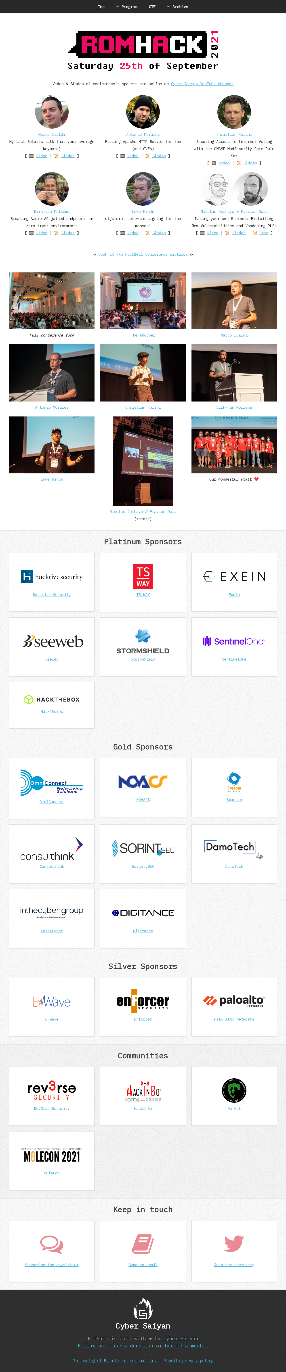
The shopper (143, 335)
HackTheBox (52, 711)
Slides (68, 155)
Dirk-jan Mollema (52, 211)
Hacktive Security (52, 594)
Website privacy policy (188, 1360)
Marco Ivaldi (51, 134)
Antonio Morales (143, 134)
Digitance (143, 930)
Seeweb (52, 659)
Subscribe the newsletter (52, 1264)
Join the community (234, 1264)
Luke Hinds (143, 211)
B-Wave (52, 1019)
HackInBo (143, 1108)
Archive (180, 6)
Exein (234, 594)
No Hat (234, 1108)
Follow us (91, 1346)
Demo (263, 232)
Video (41, 155)
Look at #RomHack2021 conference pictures (143, 254)
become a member (186, 1346)
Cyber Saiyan (180, 1338)
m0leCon (52, 1172)
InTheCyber (52, 930)
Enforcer (143, 1019)
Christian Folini (234, 134)
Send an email (143, 1264)
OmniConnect (52, 801)
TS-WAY (143, 594)
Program (129, 6)
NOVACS (143, 799)
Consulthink (52, 866)
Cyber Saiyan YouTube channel (202, 83)
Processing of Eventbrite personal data (115, 1360)
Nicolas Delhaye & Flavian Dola (234, 211)
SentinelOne (234, 659)
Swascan (234, 799)
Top (101, 6)
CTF (152, 6)
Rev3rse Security (52, 1108)
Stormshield (143, 659)
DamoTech (234, 866)
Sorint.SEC (143, 866)
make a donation (131, 1346)
